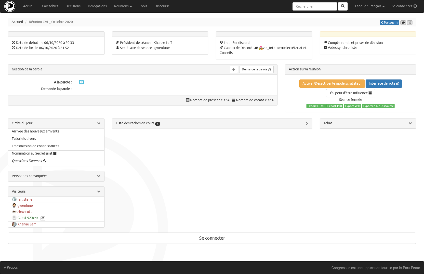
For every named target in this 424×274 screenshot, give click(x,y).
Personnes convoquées (29, 176)
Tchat (328, 123)
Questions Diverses (27, 161)
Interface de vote (382, 83)
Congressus (340, 267)
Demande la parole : (56, 89)
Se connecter (406, 6)
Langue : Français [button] (368, 6)
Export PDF (335, 106)
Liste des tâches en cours (137, 123)
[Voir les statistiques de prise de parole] (81, 82)
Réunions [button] (121, 6)
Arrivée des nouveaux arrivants (35, 131)
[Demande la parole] (42, 218)
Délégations (97, 6)
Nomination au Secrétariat (32, 153)
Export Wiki (352, 106)
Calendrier (50, 6)
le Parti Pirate (409, 267)
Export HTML (316, 106)
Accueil (29, 6)
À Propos (11, 267)
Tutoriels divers (24, 139)
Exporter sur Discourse (378, 106)
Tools (143, 6)
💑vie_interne (270, 48)
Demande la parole (255, 69)
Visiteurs (19, 191)
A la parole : (63, 82)
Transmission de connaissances (35, 146)
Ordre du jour (22, 123)
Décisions (73, 6)
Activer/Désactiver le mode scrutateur (332, 83)
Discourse (162, 6)
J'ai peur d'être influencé (349, 93)
